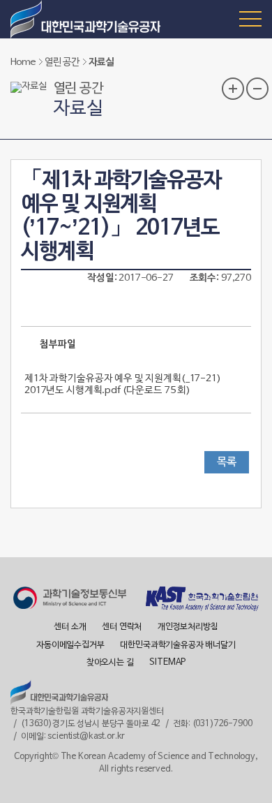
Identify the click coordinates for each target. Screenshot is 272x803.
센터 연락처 (122, 627)
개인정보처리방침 (188, 627)
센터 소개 (70, 627)
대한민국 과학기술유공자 (87, 19)
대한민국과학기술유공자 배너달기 (178, 645)
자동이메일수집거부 (70, 645)
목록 (226, 462)
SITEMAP (167, 663)
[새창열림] (69, 600)
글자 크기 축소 (257, 89)
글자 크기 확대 (233, 89)
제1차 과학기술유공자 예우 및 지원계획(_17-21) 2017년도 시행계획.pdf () (122, 385)
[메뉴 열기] (250, 18)
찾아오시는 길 (110, 663)
